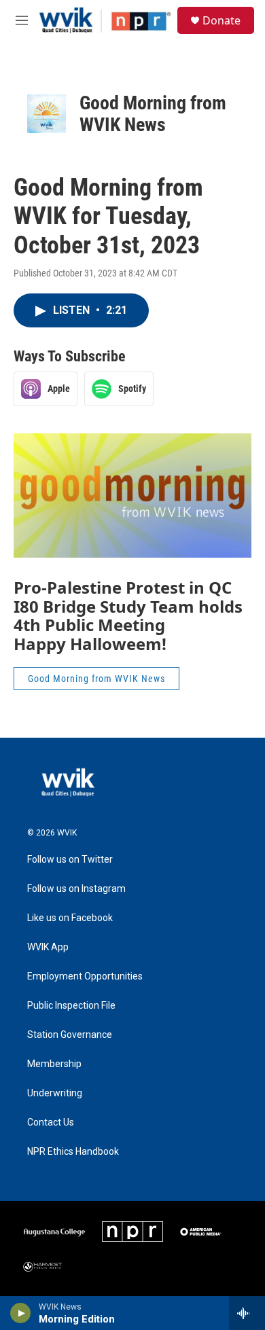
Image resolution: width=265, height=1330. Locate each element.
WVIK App (48, 947)
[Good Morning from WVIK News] (46, 113)
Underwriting (54, 1093)
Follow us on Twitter (70, 860)
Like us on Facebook (70, 918)
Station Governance (69, 1035)
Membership (54, 1064)
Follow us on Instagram (76, 889)
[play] (20, 1313)
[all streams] (247, 1313)
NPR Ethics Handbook (73, 1152)
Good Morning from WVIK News (153, 114)
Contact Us (50, 1122)
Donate (221, 20)
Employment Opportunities (85, 976)
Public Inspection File (71, 1006)
